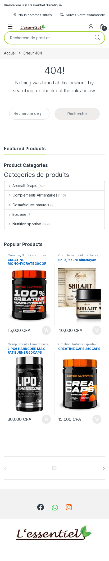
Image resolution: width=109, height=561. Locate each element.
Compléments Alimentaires (34, 195)
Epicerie (19, 214)
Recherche (97, 38)
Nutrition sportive (26, 224)
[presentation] (104, 468)
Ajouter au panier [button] (45, 330)
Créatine (14, 255)
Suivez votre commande (85, 15)
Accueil (10, 53)
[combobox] (47, 38)
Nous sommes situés (35, 15)
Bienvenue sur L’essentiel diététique (33, 5)
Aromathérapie (25, 185)
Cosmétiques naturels (30, 205)
